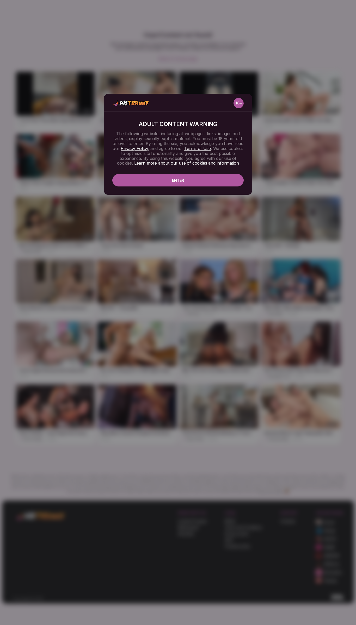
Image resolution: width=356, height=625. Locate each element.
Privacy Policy (134, 148)
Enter (178, 180)
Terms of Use (197, 148)
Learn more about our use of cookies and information (186, 163)
